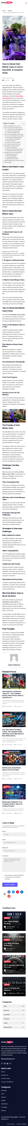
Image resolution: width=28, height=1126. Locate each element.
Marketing (7, 961)
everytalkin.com (11, 926)
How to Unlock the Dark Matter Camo (13, 127)
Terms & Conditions (7, 1082)
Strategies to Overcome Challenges (13, 152)
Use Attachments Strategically (13, 139)
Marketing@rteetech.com (8, 1059)
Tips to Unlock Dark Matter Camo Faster (13, 134)
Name (4, 831)
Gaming (10, 10)
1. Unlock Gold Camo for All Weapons (15, 129)
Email (4, 839)
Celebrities (4, 1104)
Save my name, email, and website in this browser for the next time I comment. (14, 877)
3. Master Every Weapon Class (13, 132)
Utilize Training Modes (11, 155)
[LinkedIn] (7, 1063)
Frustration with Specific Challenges (14, 150)
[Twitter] (10, 1063)
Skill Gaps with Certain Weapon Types (15, 149)
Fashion (3, 1097)
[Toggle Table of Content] (22, 123)
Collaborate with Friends (12, 157)
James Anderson (9, 78)
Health (3, 1100)
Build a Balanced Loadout (12, 154)
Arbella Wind (9, 706)
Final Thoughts (8, 162)
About (3, 1072)
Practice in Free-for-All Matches (14, 142)
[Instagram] (5, 1063)
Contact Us (4, 1075)
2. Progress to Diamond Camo (13, 131)
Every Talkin (14, 1117)
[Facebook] (2, 1063)
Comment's (5, 856)
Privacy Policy (5, 1078)
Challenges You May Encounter (12, 145)
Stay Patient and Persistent (12, 158)
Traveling (4, 1107)
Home (3, 10)
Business (7, 918)
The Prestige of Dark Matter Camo (12, 144)
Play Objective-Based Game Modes (14, 137)
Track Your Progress (11, 140)
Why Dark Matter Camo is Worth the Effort (14, 160)
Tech (2, 1094)
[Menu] (26, 3)
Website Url (5, 847)
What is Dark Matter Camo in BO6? (12, 126)
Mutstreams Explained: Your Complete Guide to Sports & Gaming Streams (12, 804)
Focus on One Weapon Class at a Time (15, 135)
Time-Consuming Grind (12, 147)
